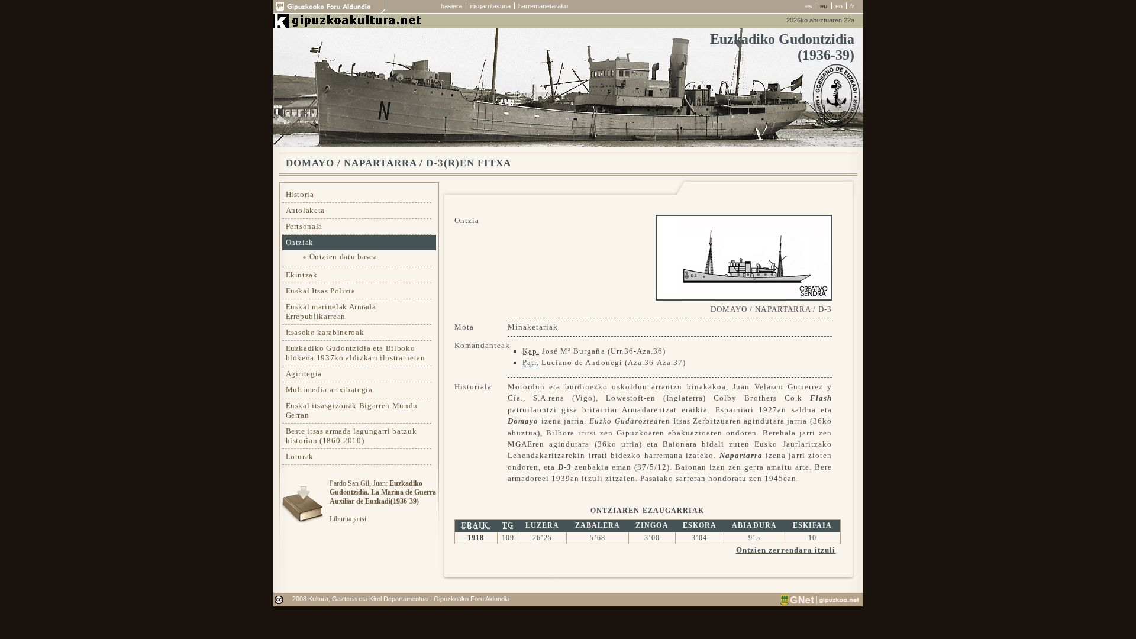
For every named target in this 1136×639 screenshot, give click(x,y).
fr (852, 5)
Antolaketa (305, 210)
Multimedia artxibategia (329, 389)
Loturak (300, 456)
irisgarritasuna (490, 5)
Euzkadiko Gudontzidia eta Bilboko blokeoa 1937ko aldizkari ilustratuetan (355, 353)
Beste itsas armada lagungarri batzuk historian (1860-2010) (351, 436)
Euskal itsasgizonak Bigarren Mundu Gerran (352, 410)
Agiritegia (304, 373)
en (839, 5)
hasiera (451, 5)
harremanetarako (543, 5)
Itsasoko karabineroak (325, 332)
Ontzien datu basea (343, 256)
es (808, 5)
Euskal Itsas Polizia (321, 290)
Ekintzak (302, 274)
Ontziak (300, 242)
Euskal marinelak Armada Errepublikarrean (331, 311)
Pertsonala (304, 226)
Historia (300, 194)
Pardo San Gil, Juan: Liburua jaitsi (383, 501)
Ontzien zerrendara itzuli (786, 550)
